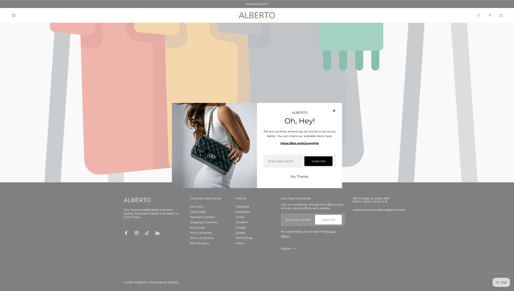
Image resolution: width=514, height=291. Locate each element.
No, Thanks (299, 176)
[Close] (334, 111)
